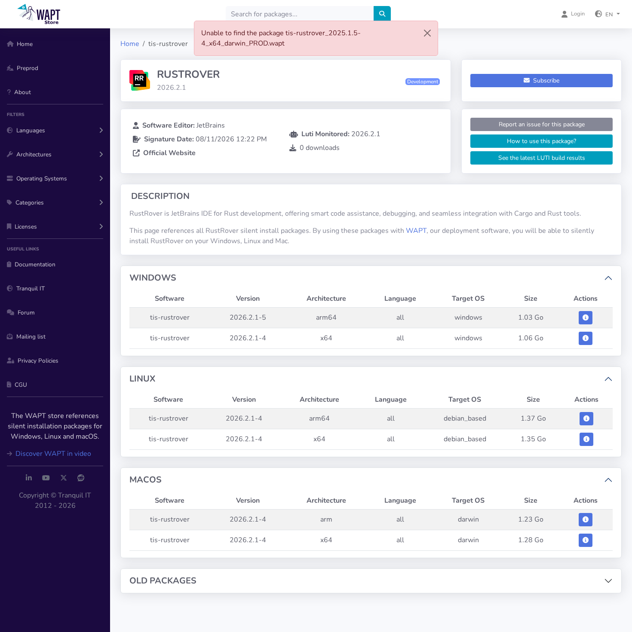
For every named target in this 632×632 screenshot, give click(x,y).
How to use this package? (541, 141)
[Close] (427, 33)
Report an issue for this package (542, 124)
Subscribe (545, 80)
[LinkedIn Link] (29, 478)
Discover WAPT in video (52, 453)
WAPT (416, 230)
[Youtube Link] (46, 478)
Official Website (169, 153)
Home (129, 44)
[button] (607, 14)
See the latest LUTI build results (541, 158)
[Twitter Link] (63, 478)
